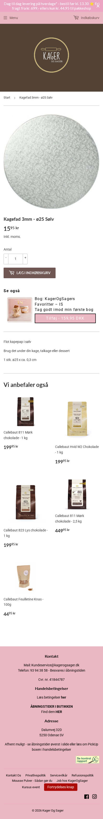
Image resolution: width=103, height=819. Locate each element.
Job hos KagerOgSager (72, 780)
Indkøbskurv (89, 18)
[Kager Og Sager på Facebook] (86, 797)
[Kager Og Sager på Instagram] (94, 797)
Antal (7, 249)
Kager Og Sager (52, 810)
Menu (14, 18)
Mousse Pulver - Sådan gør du (32, 780)
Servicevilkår (58, 775)
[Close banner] (98, 6)
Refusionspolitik (83, 775)
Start (7, 97)
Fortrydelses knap (60, 787)
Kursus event (31, 787)
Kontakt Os (13, 775)
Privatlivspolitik (35, 775)
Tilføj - (65, 318)
